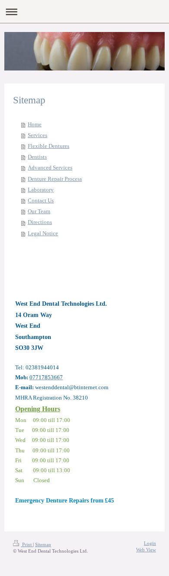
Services (37, 135)
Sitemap (43, 544)
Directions (40, 222)
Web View (146, 549)
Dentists (37, 157)
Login (150, 543)
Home (35, 125)
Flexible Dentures (48, 146)
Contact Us (41, 201)
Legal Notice (43, 233)
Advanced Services (50, 168)
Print (27, 544)
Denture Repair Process (55, 179)
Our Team (39, 211)
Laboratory (41, 190)
